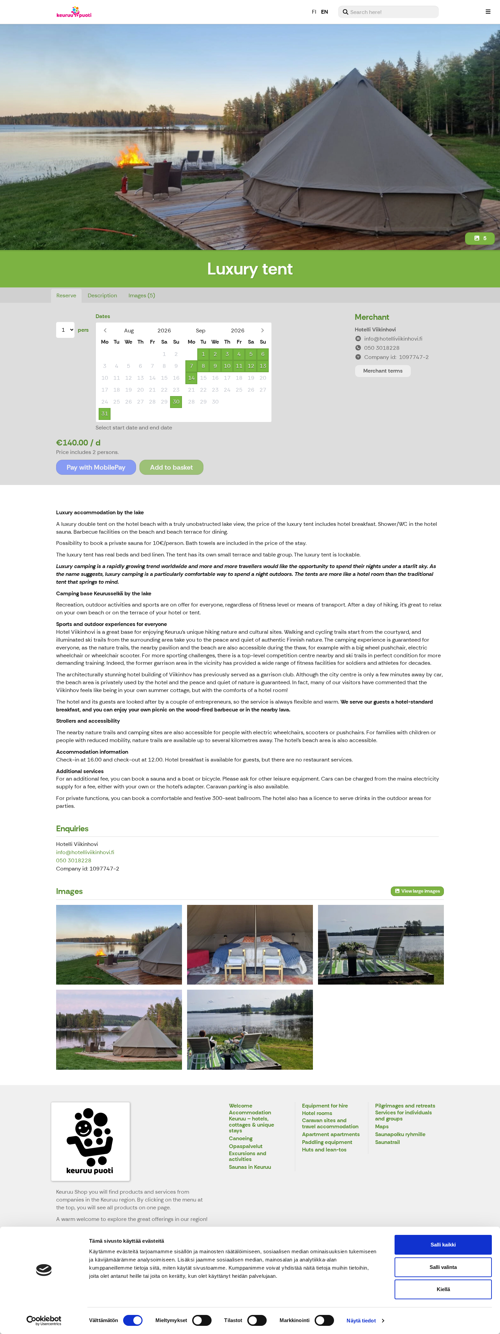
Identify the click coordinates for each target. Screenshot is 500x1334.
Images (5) (142, 295)
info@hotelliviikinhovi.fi (85, 852)
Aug (129, 330)
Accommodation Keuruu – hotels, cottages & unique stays (251, 1122)
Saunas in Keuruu (250, 1167)
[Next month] (262, 330)
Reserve (66, 295)
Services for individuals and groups (403, 1116)
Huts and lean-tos (324, 1150)
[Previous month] (105, 330)
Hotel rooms (317, 1113)
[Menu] (488, 12)
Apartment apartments (331, 1134)
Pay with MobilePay (96, 467)
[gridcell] (105, 354)
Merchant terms (383, 370)
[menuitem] (388, 12)
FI (314, 11)
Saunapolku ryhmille (400, 1134)
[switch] (202, 1320)
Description (102, 295)
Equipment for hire (325, 1106)
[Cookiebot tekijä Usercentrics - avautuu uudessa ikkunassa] (44, 1321)
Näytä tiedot (361, 1320)
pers (83, 329)
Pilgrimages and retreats (405, 1106)
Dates (103, 316)
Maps (382, 1127)
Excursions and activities (247, 1156)
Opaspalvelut (246, 1146)
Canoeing (240, 1138)
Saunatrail (387, 1142)
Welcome (240, 1106)
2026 (164, 330)
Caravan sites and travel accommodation (330, 1123)
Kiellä (443, 1289)
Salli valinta (443, 1267)
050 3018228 (73, 860)
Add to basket (171, 467)
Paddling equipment (327, 1142)
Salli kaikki (443, 1244)
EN (324, 11)
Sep (200, 330)
